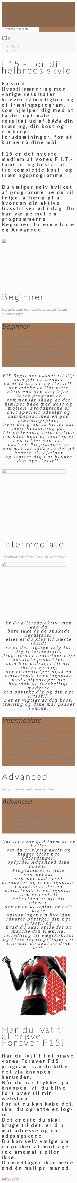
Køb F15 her (10, 1179)
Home (14, 46)
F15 (12, 51)
